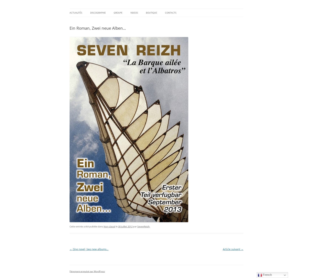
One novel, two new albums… (89, 249)
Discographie (98, 12)
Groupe (118, 12)
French (267, 274)
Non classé (109, 226)
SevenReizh (143, 226)
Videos (134, 12)
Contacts (170, 12)
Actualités (76, 12)
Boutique (151, 12)
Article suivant (233, 249)
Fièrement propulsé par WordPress (87, 271)
